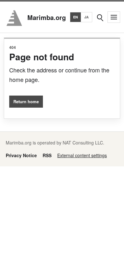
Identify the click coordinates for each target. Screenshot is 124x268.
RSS (47, 155)
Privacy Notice (21, 155)
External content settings (82, 155)
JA (86, 17)
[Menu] (113, 17)
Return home (26, 101)
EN (75, 17)
